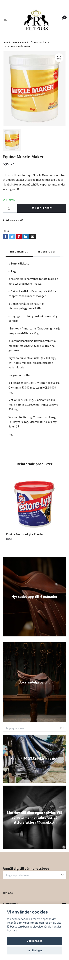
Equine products (40, 71)
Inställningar (34, 950)
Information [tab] (19, 280)
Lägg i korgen (43, 237)
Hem (5, 71)
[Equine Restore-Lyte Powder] (34, 533)
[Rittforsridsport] (33, 34)
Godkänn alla (35, 940)
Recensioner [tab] (47, 280)
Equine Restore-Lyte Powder (25, 563)
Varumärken (19, 71)
